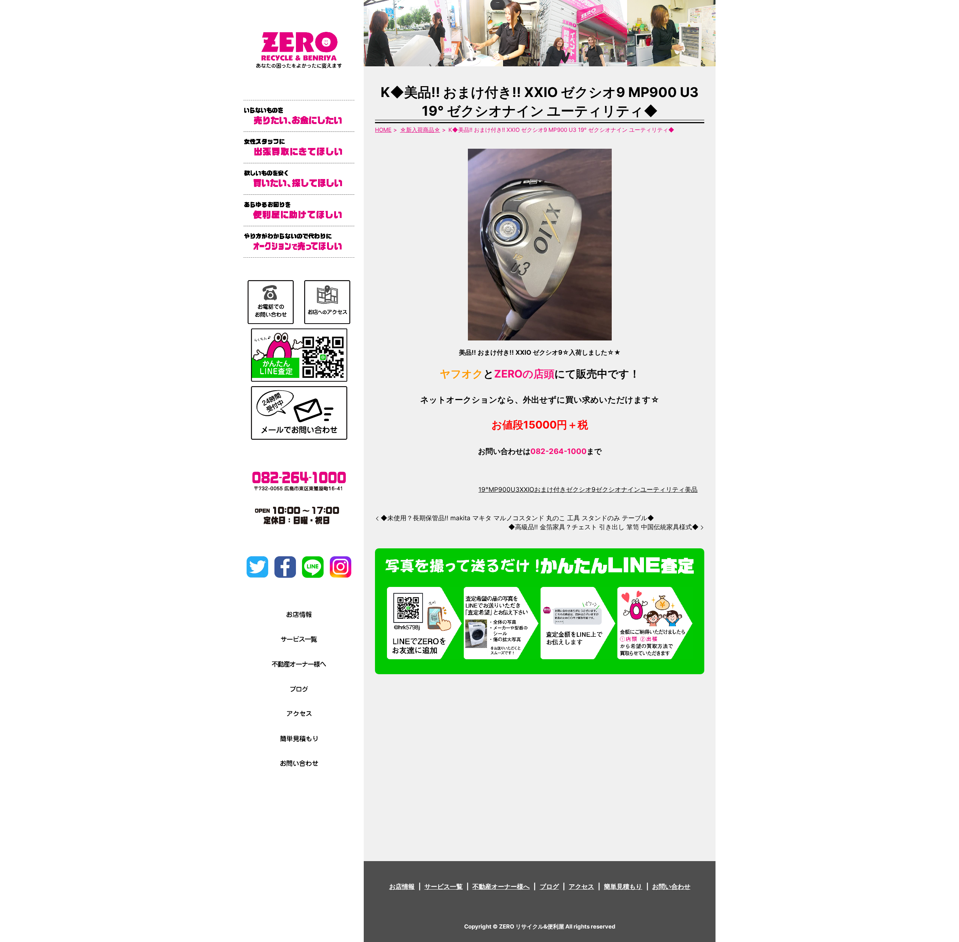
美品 (691, 489)
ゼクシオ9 (581, 489)
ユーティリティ (662, 489)
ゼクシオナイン (618, 489)
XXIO (527, 489)
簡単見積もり (623, 886)
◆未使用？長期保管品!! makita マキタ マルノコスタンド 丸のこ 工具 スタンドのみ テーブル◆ (517, 518)
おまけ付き (550, 489)
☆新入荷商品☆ (420, 129)
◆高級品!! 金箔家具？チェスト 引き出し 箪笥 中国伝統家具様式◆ (603, 527)
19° (483, 489)
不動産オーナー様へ (501, 886)
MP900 (499, 489)
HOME (383, 129)
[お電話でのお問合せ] (271, 301)
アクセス (581, 886)
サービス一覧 (443, 886)
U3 (515, 489)
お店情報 (402, 886)
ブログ (549, 886)
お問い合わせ (671, 886)
